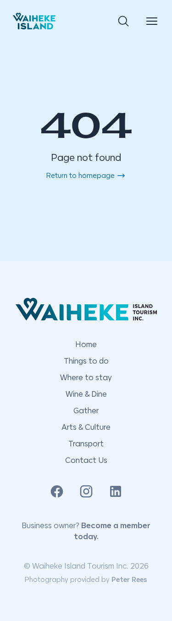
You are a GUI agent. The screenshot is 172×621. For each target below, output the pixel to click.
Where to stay (86, 377)
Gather (86, 410)
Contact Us (86, 460)
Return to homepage (80, 175)
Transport (86, 443)
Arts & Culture (86, 427)
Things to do (86, 360)
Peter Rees (129, 579)
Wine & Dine (86, 394)
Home (86, 344)
